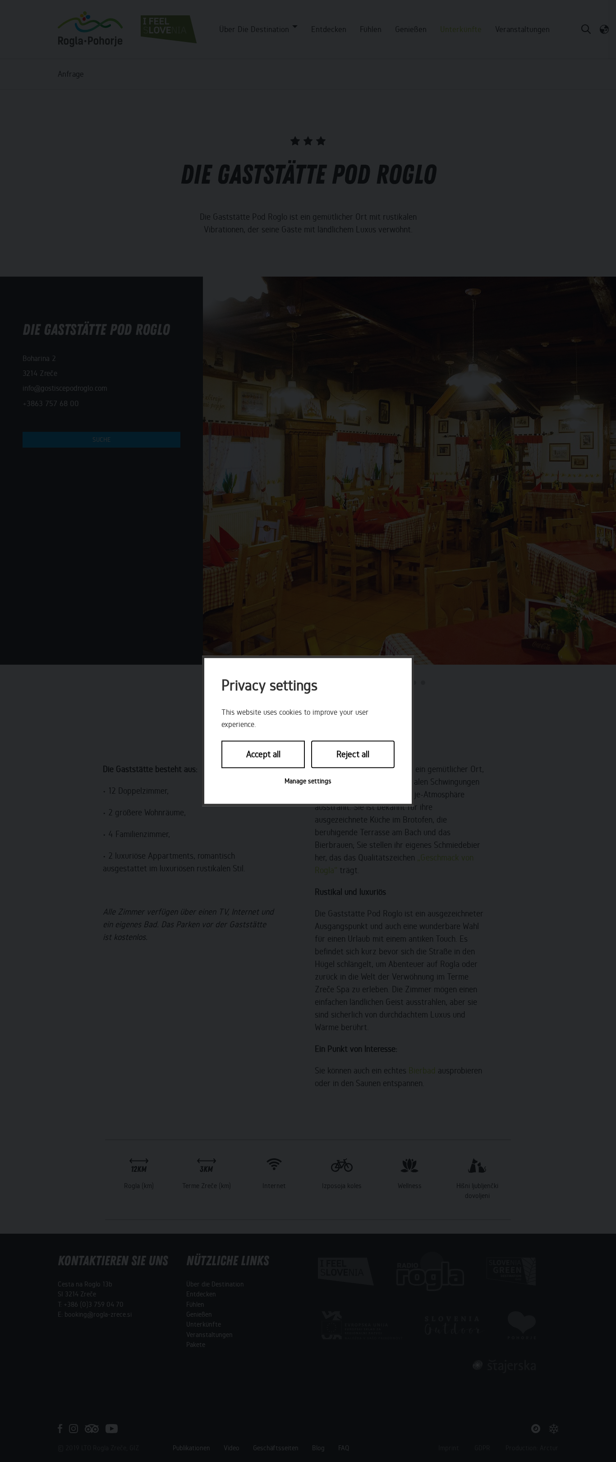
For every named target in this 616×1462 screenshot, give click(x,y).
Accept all (263, 754)
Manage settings (308, 781)
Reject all (352, 754)
